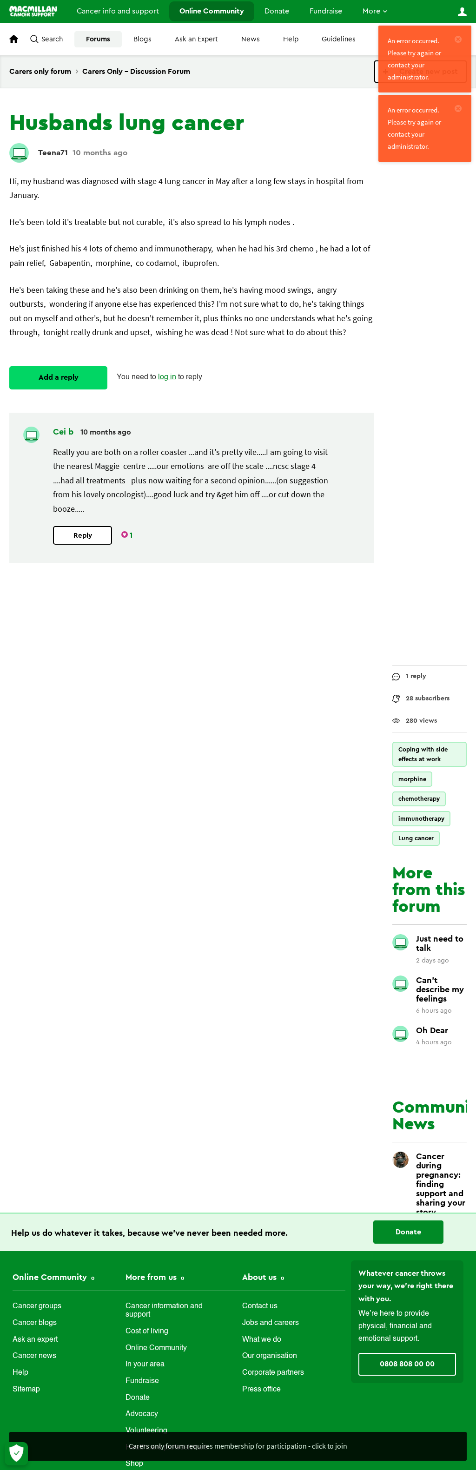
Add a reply (59, 377)
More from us (152, 1277)
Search (52, 39)
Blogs (142, 39)
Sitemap (26, 1389)
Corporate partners (273, 1373)
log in (167, 377)
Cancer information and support (164, 1310)
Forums (98, 39)
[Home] (33, 11)
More (371, 11)
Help (290, 39)
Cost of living (147, 1331)
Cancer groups (37, 1306)
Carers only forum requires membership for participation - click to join (238, 1445)
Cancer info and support (118, 11)
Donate (276, 11)
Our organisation (269, 1356)
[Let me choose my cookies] (16, 1453)
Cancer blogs (35, 1323)
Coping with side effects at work (423, 754)
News (250, 39)
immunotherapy (421, 819)
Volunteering (146, 1431)
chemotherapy (419, 799)
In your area (145, 1364)
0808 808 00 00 (407, 1364)
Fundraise (326, 11)
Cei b (64, 432)
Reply (82, 535)
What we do (261, 1340)
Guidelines (339, 39)
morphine (412, 779)
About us (260, 1277)
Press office (261, 1389)
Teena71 (53, 153)
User (462, 11)
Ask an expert (35, 1340)
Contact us (260, 1306)
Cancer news (34, 1356)
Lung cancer (416, 838)
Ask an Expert (196, 39)
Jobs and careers (270, 1323)
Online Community (211, 11)
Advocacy (142, 1414)
